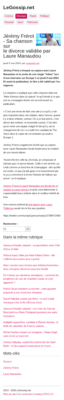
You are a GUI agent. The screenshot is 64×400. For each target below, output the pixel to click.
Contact (38, 394)
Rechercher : (10, 223)
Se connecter (25, 394)
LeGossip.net (18, 7)
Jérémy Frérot (11, 367)
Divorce (7, 361)
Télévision (32, 22)
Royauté (9, 22)
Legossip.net (32, 63)
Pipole (33, 16)
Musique (21, 16)
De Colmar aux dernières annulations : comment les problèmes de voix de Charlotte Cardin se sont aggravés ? (31, 279)
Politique (44, 16)
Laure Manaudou (12, 374)
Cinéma (9, 16)
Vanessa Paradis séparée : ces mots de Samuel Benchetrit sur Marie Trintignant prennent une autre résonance (30, 312)
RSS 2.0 (48, 394)
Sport (20, 22)
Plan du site (9, 394)
